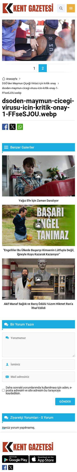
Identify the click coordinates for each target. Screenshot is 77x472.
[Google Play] (15, 461)
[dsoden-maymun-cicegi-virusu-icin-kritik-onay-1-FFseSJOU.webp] (38, 59)
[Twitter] (10, 467)
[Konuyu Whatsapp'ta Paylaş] (20, 127)
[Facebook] (4, 467)
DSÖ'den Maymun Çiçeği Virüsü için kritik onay (29, 83)
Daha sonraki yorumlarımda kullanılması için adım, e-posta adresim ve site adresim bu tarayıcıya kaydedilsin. (39, 390)
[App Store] (42, 461)
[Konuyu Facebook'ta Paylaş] (5, 127)
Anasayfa (11, 79)
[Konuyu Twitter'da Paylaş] (12, 127)
